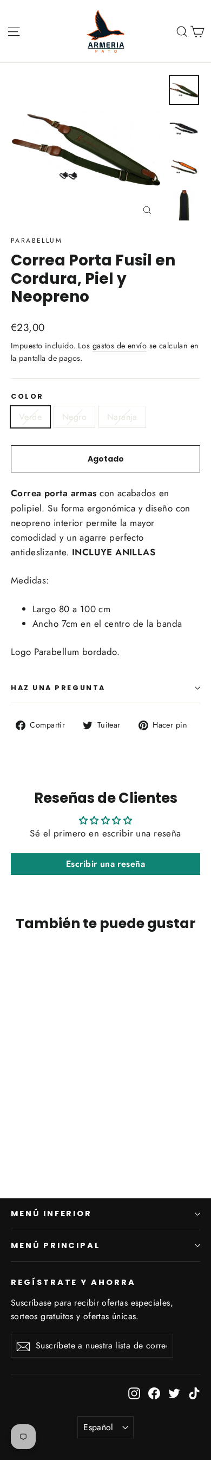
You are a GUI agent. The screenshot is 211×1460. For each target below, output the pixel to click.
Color (27, 396)
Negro (74, 417)
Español (98, 1427)
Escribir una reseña (105, 864)
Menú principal (56, 1245)
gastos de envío (120, 345)
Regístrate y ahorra (73, 1282)
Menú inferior (51, 1213)
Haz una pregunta (58, 687)
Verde (30, 417)
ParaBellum (36, 240)
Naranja (122, 417)
